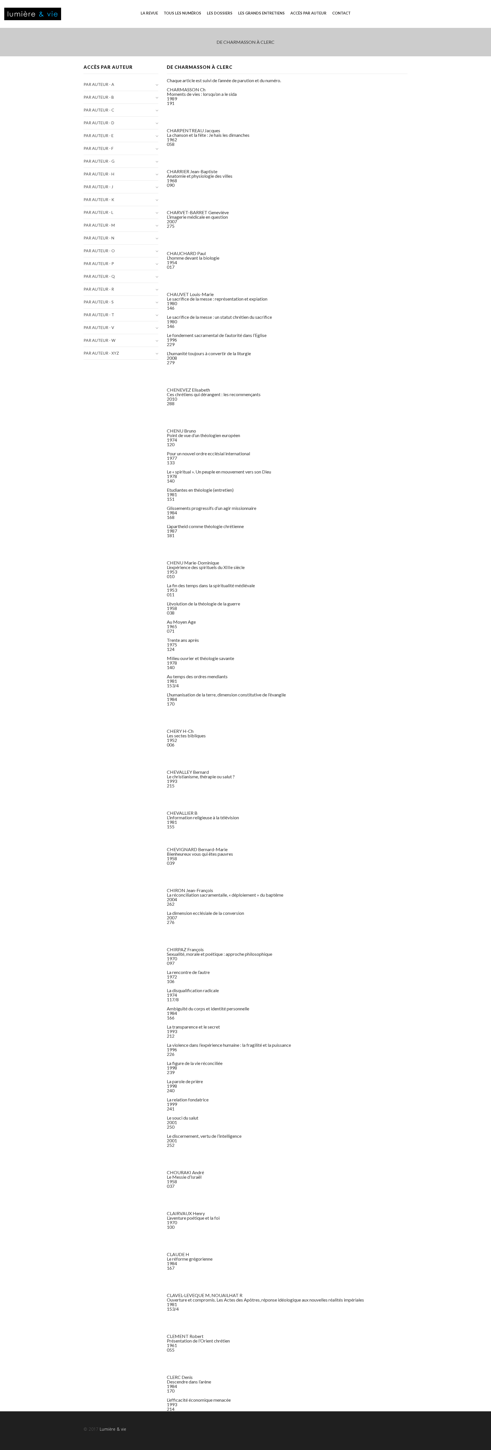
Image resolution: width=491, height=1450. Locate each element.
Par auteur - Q (99, 276)
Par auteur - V (99, 327)
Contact (341, 13)
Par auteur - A (99, 84)
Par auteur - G (99, 161)
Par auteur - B (99, 97)
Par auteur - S (99, 301)
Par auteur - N (99, 237)
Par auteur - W (99, 340)
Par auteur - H (99, 173)
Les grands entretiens (261, 13)
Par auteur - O (99, 250)
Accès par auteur (308, 13)
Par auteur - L (98, 212)
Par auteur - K (99, 199)
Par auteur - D (99, 122)
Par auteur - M (99, 225)
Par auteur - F (98, 148)
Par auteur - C (99, 109)
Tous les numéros (182, 13)
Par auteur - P (99, 263)
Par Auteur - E (99, 135)
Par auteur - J (98, 186)
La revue (149, 13)
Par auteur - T (99, 314)
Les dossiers (219, 13)
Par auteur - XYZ (101, 353)
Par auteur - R (99, 289)
